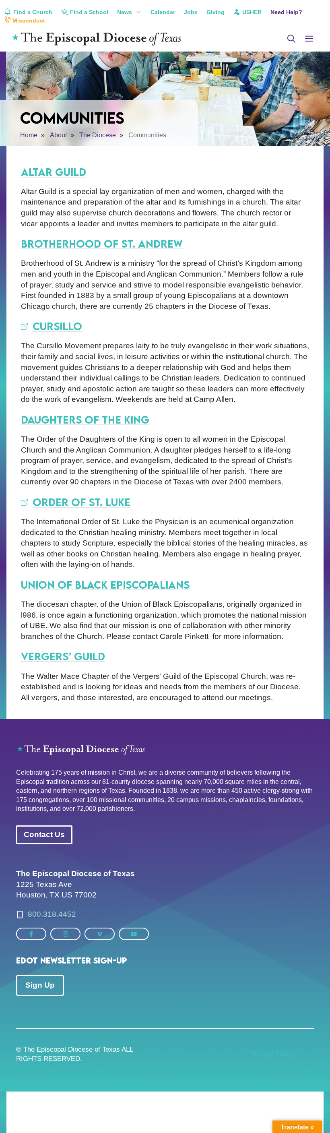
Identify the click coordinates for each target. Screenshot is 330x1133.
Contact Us (44, 834)
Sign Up (40, 985)
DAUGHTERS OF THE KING (85, 419)
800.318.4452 (52, 914)
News (124, 12)
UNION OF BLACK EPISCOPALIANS (105, 584)
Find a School (88, 12)
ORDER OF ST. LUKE (81, 502)
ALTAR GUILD (53, 171)
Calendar (163, 12)
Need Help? (286, 12)
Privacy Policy (272, 1053)
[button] (291, 39)
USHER (251, 12)
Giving (215, 12)
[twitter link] (31, 934)
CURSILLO (57, 326)
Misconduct (28, 20)
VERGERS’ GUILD (63, 656)
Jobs (191, 12)
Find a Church (32, 12)
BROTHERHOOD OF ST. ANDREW (102, 243)
